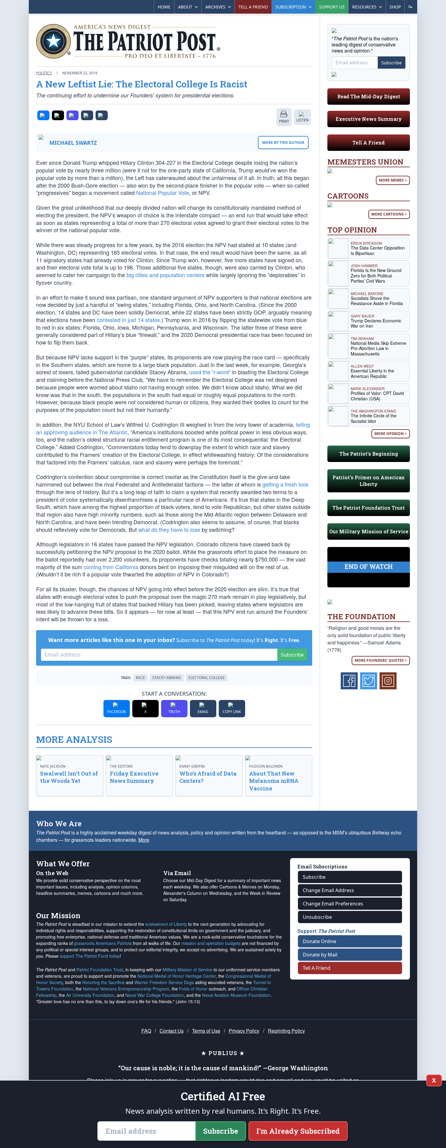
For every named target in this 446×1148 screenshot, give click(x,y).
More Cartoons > (389, 214)
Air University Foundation (90, 995)
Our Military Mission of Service (368, 531)
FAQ (146, 1030)
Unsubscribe (317, 917)
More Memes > (393, 180)
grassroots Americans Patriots (103, 943)
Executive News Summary (369, 119)
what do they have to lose (169, 529)
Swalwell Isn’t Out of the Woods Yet (69, 777)
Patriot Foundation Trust (99, 969)
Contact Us (172, 1030)
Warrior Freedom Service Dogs (164, 982)
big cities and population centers (165, 275)
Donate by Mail (320, 954)
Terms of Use (206, 1030)
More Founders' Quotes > (381, 660)
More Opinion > (390, 433)
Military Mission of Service (187, 969)
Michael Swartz (73, 142)
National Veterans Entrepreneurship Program (126, 989)
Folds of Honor (193, 989)
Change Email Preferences (333, 903)
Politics (44, 73)
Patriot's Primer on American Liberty (369, 480)
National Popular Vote (162, 192)
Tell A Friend (369, 142)
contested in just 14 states (128, 320)
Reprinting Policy (286, 1030)
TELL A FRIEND (253, 7)
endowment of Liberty (166, 924)
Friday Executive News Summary (134, 777)
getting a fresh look (285, 484)
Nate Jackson (53, 766)
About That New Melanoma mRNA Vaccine (274, 781)
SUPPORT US (332, 7)
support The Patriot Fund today (90, 956)
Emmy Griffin (192, 766)
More (143, 839)
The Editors (121, 766)
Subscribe (292, 654)
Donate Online (319, 941)
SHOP (395, 7)
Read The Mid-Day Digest (368, 96)
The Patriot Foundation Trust (369, 507)
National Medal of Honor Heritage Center (176, 976)
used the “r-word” (210, 372)
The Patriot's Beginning (369, 453)
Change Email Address (328, 890)
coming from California (111, 567)
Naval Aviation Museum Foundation (236, 995)
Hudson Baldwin (265, 766)
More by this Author (283, 142)
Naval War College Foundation (154, 995)
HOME (164, 7)
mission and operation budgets (211, 943)
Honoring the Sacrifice (103, 982)
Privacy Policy (244, 1030)
